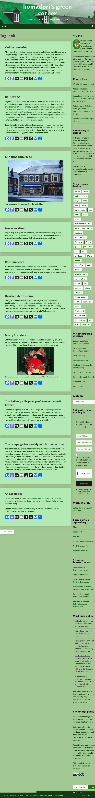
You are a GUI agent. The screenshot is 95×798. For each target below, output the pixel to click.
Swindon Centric (79, 382)
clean (85, 214)
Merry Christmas (16, 335)
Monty (90, 256)
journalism (87, 247)
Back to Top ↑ (87, 795)
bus (90, 210)
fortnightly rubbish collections (45, 451)
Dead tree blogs (79, 356)
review (77, 283)
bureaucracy (80, 210)
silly (85, 283)
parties (77, 270)
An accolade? (13, 494)
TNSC (77, 302)
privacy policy (83, 493)
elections (78, 233)
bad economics (81, 196)
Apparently (16, 509)
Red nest (76, 536)
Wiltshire (86, 325)
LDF (76, 251)
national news (39, 269)
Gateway (78, 242)
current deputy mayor (29, 501)
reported (8, 459)
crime (77, 219)
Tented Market (81, 297)
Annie (86, 192)
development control (83, 228)
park (89, 265)
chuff (77, 214)
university (87, 302)
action (77, 192)
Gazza (88, 242)
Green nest (77, 532)
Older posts (7, 532)
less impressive (24, 420)
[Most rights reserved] (78, 775)
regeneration (80, 279)
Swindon (78, 293)
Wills (77, 325)
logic (84, 251)
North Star (79, 265)
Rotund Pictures (11, 412)
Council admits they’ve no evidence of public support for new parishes (83, 98)
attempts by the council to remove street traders (39, 109)
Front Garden (80, 237)
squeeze (78, 288)
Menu (4, 26)
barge (77, 201)
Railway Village (81, 274)
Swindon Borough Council (83, 377)
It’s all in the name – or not (83, 84)
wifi (90, 320)
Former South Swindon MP (84, 541)
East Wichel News (80, 360)
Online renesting (16, 47)
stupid (87, 288)
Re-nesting (12, 97)
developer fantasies (83, 224)
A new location (15, 228)
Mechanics (79, 256)
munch (77, 260)
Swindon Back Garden (82, 372)
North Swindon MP (80, 546)
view (33, 420)
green (77, 247)
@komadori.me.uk (83, 169)
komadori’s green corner (47, 10)
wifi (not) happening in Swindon (50, 107)
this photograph (50, 410)
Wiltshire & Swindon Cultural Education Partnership (81, 604)
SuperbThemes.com (56, 795)
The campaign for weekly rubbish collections (34, 444)
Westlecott (79, 311)
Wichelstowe (80, 320)
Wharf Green (80, 316)
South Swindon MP (80, 551)
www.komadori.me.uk (27, 235)
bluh (85, 201)
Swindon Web (78, 386)
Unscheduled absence (19, 296)
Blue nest (77, 527)
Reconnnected (14, 262)
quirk (42, 509)
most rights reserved (81, 69)
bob (76, 205)
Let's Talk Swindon (80, 575)
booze (84, 205)
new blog (8, 451)
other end (36, 449)
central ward (47, 449)
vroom (77, 306)
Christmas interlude (18, 157)
